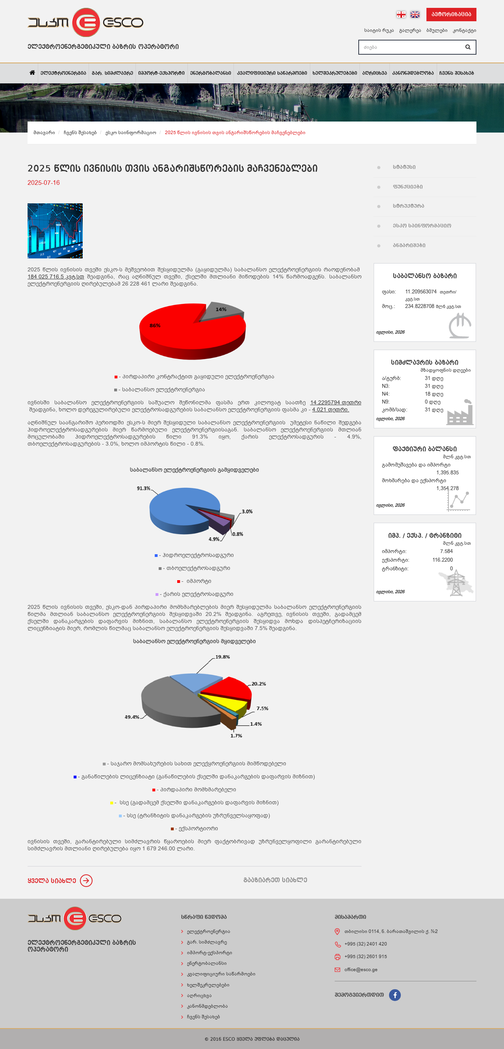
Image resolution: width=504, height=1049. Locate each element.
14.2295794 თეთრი (335, 402)
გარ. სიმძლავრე (112, 73)
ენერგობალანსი (210, 73)
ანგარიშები (409, 245)
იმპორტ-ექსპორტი (161, 73)
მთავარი (44, 132)
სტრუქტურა (408, 206)
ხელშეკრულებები (335, 73)
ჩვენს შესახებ (456, 73)
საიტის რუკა (379, 30)
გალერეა (410, 30)
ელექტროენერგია (63, 73)
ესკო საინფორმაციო (131, 132)
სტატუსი (404, 167)
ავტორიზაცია (451, 14)
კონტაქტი (464, 30)
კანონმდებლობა (413, 73)
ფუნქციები (408, 187)
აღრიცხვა (374, 73)
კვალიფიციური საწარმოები (272, 73)
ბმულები (437, 30)
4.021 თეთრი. (330, 409)
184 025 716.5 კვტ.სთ (56, 276)
